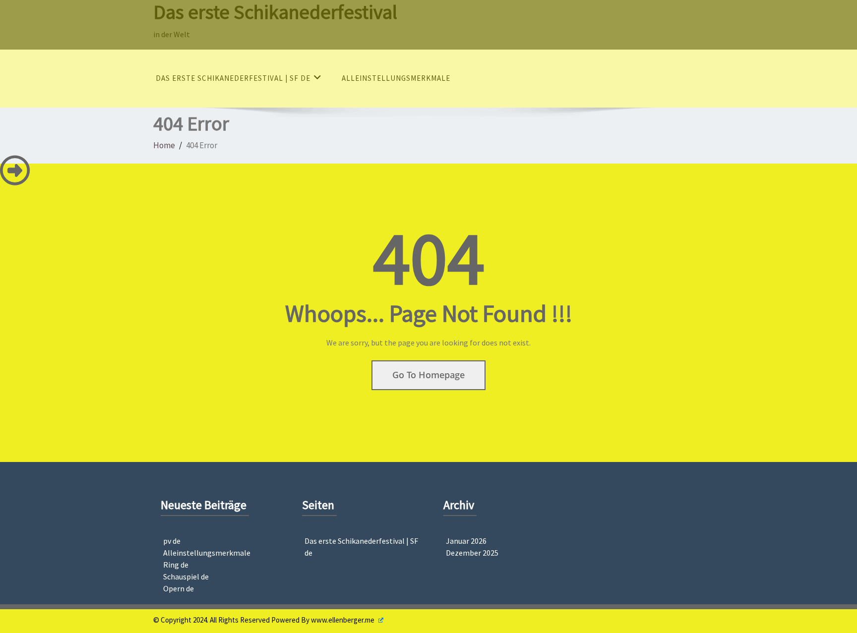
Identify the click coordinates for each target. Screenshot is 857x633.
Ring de (175, 565)
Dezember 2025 (472, 553)
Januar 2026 (466, 541)
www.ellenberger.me (343, 620)
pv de (172, 541)
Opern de (178, 588)
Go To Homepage (428, 375)
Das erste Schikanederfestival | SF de (233, 78)
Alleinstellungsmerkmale (396, 78)
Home (164, 145)
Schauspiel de (186, 576)
